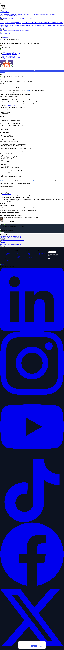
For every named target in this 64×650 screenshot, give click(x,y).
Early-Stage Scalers (45, 22)
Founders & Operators (21, 23)
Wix (38, 25)
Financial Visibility (54, 14)
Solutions (3, 7)
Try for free (2, 12)
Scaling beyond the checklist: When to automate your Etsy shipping (11, 57)
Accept (34, 646)
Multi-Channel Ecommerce (9, 22)
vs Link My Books (8, 261)
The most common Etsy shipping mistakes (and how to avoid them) (11, 53)
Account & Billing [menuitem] (6, 11)
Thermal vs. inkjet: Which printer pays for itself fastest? (9, 54)
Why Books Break (28, 18)
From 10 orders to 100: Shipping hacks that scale (8, 56)
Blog (2, 36)
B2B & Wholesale (27, 22)
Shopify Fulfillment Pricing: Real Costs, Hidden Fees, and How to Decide (10, 237)
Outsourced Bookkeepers (55, 23)
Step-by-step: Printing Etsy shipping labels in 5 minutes (9, 55)
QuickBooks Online (9, 31)
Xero (43, 31)
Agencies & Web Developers (19, 257)
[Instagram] (32, 394)
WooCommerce (23, 25)
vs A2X (7, 259)
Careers (18, 252)
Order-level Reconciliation (9, 14)
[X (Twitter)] (32, 649)
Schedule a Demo (6, 12)
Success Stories (30, 252)
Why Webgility (8, 252)
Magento (52, 25)
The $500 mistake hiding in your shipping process (9, 52)
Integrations (3, 8)
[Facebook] (32, 585)
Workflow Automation (9, 15)
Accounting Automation (39, 14)
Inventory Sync (25, 14)
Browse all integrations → (54, 31)
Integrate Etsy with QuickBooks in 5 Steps (11, 105)
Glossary (29, 258)
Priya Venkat (4, 220)
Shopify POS (6, 30)
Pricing (5, 33)
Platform (3, 5)
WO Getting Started (41, 252)
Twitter (7, 221)
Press (17, 253)
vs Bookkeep (7, 262)
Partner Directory (30, 257)
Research (29, 253)
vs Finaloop (7, 260)
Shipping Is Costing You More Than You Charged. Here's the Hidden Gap (10, 244)
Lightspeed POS (21, 30)
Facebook (10, 221)
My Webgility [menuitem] (2, 11)
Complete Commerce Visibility (15, 20)
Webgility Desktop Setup (42, 253)
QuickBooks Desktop (27, 31)
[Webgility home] (2, 3)
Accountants (18, 256)
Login (1, 10)
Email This (4, 221)
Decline (41, 646)
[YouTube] (32, 458)
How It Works (9, 18)
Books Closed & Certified (8, 255)
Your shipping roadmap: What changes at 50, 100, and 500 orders (11, 58)
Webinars (29, 254)
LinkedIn (12, 221)
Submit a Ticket (41, 254)
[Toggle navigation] (9, 12)
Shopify (7, 25)
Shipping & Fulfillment (5, 37)
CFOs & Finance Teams (38, 23)
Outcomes (3, 6)
